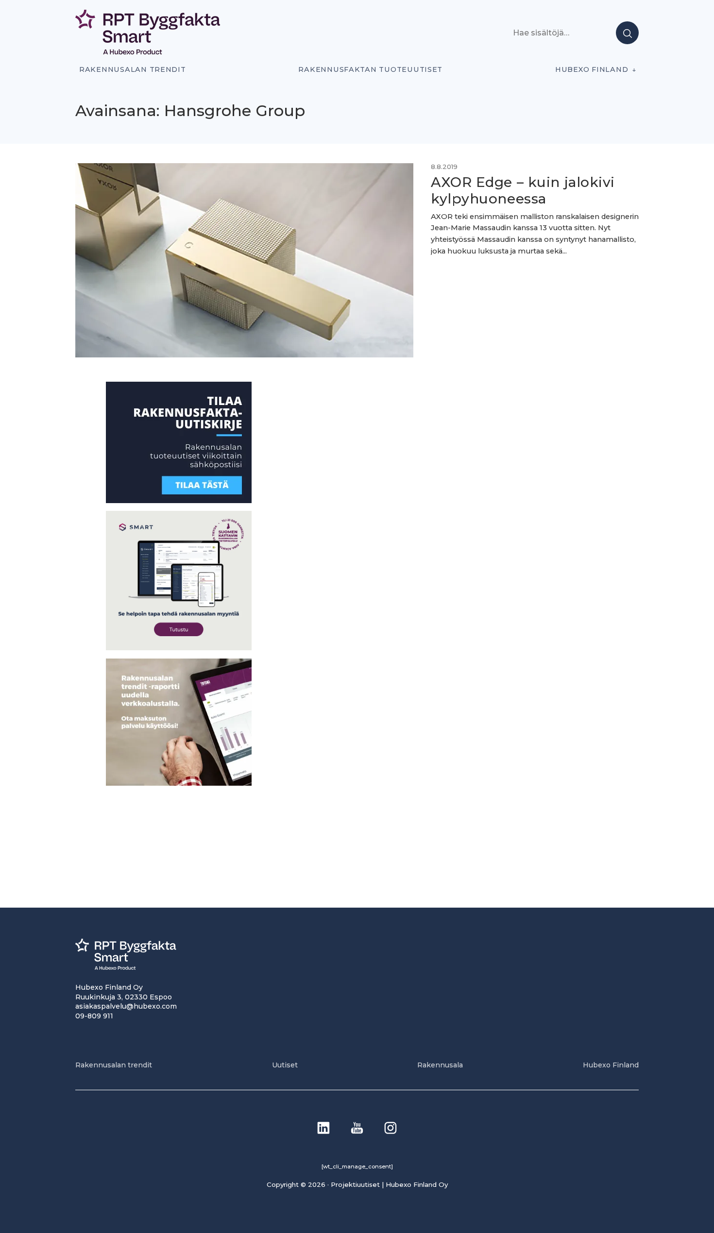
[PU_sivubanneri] (179, 783)
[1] (179, 500)
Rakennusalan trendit (132, 69)
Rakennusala (440, 1065)
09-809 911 (94, 1016)
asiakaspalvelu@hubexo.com (126, 1006)
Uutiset (285, 1065)
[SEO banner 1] (179, 647)
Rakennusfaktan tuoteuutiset (370, 69)
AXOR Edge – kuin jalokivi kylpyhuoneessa (523, 190)
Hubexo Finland (591, 69)
